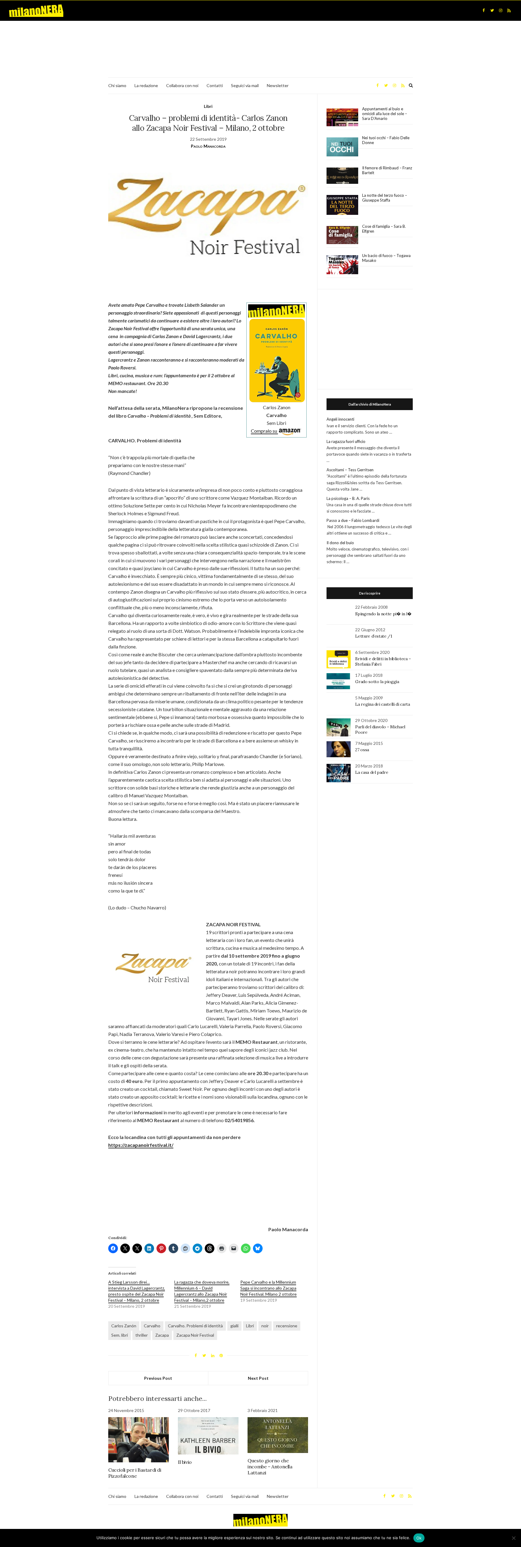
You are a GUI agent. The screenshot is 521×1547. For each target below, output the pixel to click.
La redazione (146, 85)
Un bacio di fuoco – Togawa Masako (386, 258)
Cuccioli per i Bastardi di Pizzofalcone (134, 1473)
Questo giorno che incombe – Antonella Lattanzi (270, 1467)
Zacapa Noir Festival (195, 1335)
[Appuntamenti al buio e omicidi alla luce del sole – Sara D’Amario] (342, 117)
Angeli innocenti (340, 419)
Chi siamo (117, 85)
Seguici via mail (245, 85)
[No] (513, 1538)
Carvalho (152, 1325)
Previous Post (158, 1378)
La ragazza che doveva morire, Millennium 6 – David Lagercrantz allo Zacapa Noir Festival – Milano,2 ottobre (201, 1291)
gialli (234, 1325)
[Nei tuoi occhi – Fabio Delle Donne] (342, 147)
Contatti (215, 85)
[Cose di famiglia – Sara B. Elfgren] (342, 235)
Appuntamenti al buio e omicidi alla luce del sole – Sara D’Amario (384, 113)
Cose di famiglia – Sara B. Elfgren (384, 229)
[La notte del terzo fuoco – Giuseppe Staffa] (342, 205)
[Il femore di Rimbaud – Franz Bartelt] (342, 175)
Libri (208, 106)
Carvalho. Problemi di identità (195, 1325)
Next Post (258, 1378)
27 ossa (362, 749)
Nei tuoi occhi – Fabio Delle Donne (385, 140)
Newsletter (278, 85)
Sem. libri (119, 1335)
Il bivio (185, 1462)
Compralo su (264, 431)
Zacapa (162, 1335)
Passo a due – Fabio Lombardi (353, 520)
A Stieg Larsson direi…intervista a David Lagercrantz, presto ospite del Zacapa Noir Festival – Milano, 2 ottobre (136, 1291)
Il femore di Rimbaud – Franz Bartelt (387, 170)
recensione (286, 1325)
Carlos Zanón (123, 1325)
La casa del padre (371, 772)
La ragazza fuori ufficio (346, 441)
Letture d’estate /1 (373, 636)
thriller (141, 1335)
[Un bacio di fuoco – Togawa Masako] (342, 265)
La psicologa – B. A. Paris (348, 498)
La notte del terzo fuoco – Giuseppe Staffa (384, 197)
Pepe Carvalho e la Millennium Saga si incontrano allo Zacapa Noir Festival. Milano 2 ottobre (268, 1288)
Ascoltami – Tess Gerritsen (350, 469)
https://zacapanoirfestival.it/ (140, 1145)
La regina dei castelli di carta (382, 704)
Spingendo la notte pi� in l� (383, 614)
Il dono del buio (340, 542)
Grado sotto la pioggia (377, 681)
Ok (419, 1538)
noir (265, 1325)
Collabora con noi (182, 85)
